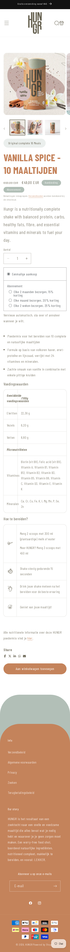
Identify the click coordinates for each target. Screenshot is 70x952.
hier (29, 638)
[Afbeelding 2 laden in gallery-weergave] (35, 127)
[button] (6, 23)
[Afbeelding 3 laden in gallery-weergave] (52, 127)
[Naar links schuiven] (4, 128)
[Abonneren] (55, 886)
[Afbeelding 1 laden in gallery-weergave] (17, 127)
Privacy (12, 772)
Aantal (7, 249)
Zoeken (12, 782)
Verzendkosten (36, 195)
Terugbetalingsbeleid (21, 792)
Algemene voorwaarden (22, 762)
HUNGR (28, 944)
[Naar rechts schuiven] (65, 128)
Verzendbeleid (16, 752)
